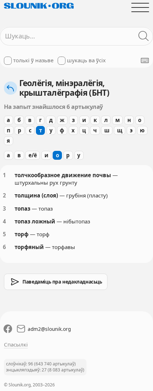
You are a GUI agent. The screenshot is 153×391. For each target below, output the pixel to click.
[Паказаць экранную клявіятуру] (145, 60)
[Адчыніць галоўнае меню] (140, 7)
